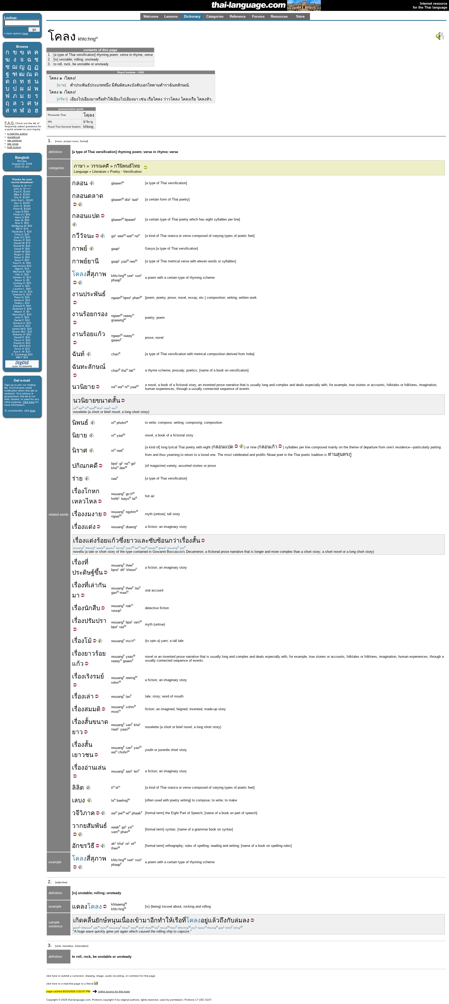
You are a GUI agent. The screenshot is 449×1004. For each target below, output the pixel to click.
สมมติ (92, 709)
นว (76, 386)
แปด (94, 215)
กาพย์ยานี (85, 261)
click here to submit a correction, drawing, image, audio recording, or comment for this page (100, 975)
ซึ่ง (122, 540)
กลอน (80, 183)
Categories (214, 16)
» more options (16, 33)
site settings (14, 140)
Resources (279, 16)
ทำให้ (165, 920)
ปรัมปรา (95, 620)
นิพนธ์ (80, 422)
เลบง (78, 800)
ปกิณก (80, 465)
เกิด (78, 920)
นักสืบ (92, 607)
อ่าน (90, 767)
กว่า (174, 540)
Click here (29, 402)
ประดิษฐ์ (83, 572)
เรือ (177, 920)
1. (49, 55)
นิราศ (79, 450)
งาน (77, 293)
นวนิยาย (84, 400)
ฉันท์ (78, 353)
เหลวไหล (84, 501)
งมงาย (93, 513)
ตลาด (95, 195)
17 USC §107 (203, 999)
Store (300, 16)
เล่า (93, 585)
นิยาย (87, 386)
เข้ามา (141, 920)
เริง (88, 676)
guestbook (13, 137)
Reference (238, 16)
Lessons (171, 16)
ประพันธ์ (94, 293)
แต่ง (90, 526)
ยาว (131, 540)
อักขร (79, 845)
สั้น (116, 400)
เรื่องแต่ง (85, 540)
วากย (79, 825)
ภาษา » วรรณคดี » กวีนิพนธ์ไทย (107, 166)
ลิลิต (78, 787)
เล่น (101, 767)
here (32, 410)
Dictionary (192, 16)
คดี (93, 465)
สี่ (88, 273)
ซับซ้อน (159, 540)
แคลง (79, 906)
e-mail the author (17, 133)
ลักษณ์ (96, 366)
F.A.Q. (10, 123)
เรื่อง (78, 491)
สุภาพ (98, 273)
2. (49, 59)
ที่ (86, 562)
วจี (75, 812)
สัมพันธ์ (97, 825)
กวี (76, 235)
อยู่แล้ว (210, 920)
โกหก (92, 491)
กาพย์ (79, 248)
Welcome (150, 16)
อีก (154, 920)
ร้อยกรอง (95, 313)
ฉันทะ (80, 366)
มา (76, 595)
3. (49, 64)
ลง (245, 920)
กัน (102, 585)
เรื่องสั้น (190, 540)
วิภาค (87, 812)
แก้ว (99, 333)
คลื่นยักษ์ (95, 920)
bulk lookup (14, 147)
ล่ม (238, 920)
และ (143, 540)
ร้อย (88, 333)
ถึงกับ (227, 920)
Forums (258, 16)
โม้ (88, 640)
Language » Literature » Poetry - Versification (108, 172)
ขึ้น (98, 572)
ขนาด (104, 400)
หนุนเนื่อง (120, 920)
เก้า (273, 446)
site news (12, 143)
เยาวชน (82, 754)
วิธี (91, 845)
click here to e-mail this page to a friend (70, 983)
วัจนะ (87, 235)
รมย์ (98, 676)
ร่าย (77, 478)
